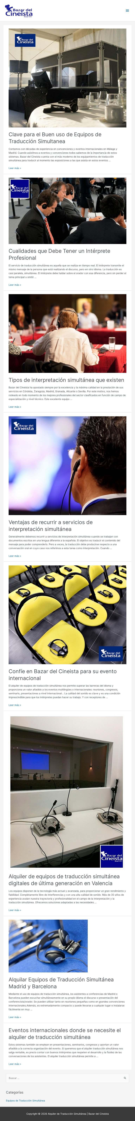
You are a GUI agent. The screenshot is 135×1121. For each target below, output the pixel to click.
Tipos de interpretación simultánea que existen (66, 380)
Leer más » (15, 168)
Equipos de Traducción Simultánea (25, 1100)
